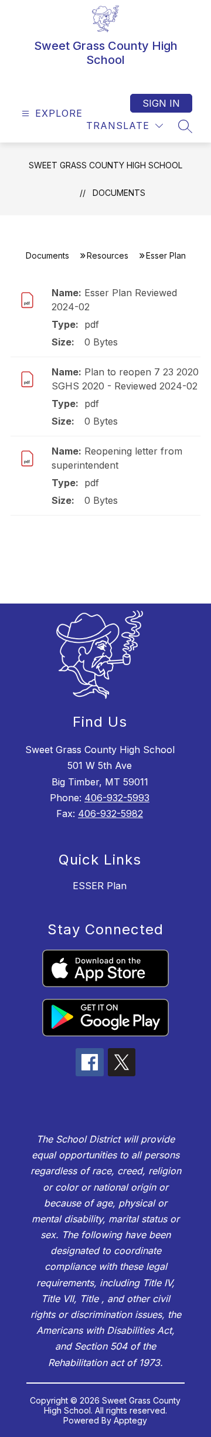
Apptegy (130, 1420)
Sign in (161, 103)
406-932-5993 (116, 798)
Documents (119, 193)
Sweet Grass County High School (105, 165)
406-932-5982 (110, 813)
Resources (107, 255)
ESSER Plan (100, 886)
